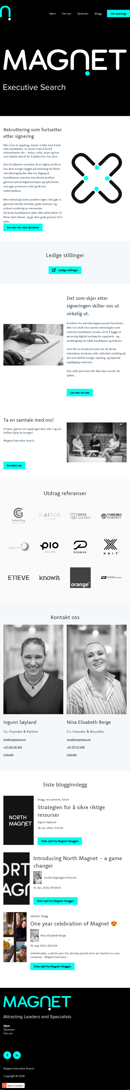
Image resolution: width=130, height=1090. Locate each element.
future (65, 799)
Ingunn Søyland (47, 822)
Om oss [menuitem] (8, 1033)
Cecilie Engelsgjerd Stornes (60, 877)
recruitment (53, 799)
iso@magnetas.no (14, 739)
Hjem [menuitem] (6, 1025)
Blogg (98, 13)
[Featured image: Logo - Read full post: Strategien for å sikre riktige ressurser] (18, 820)
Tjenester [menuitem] (9, 1029)
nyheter (35, 916)
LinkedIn (8, 754)
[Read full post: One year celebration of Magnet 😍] (15, 941)
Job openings (118, 13)
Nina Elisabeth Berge (53, 935)
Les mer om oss (79, 392)
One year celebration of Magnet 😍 (73, 923)
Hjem (52, 13)
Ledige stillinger (68, 270)
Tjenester (83, 13)
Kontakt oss (14, 465)
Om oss (66, 13)
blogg (41, 799)
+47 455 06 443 (12, 747)
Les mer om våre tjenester (23, 227)
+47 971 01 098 (76, 747)
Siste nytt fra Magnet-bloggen (59, 841)
